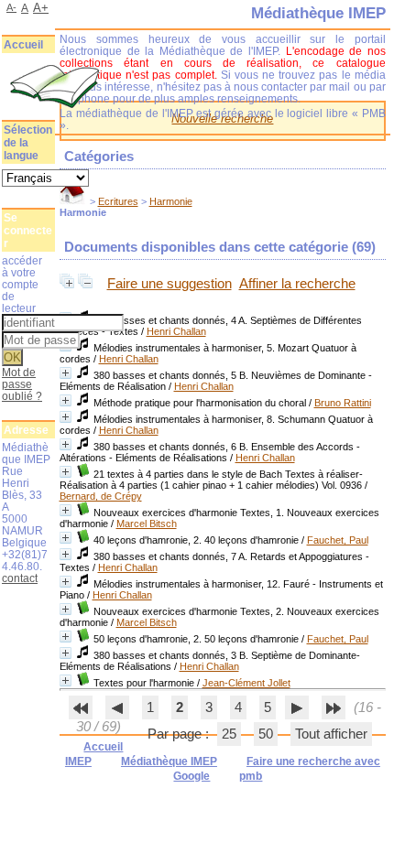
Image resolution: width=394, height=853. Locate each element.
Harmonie (170, 201)
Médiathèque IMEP (169, 761)
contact (20, 578)
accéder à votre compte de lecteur (22, 284)
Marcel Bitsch (146, 523)
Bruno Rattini (342, 402)
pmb (250, 776)
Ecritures (118, 201)
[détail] (65, 373)
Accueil (23, 44)
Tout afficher (331, 734)
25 (229, 734)
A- (11, 7)
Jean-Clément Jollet (246, 682)
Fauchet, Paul (337, 539)
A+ (41, 8)
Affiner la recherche (297, 283)
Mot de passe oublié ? (22, 384)
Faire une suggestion (169, 283)
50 (265, 734)
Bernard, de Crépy (101, 496)
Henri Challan (176, 331)
